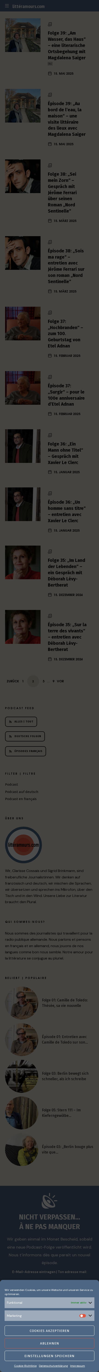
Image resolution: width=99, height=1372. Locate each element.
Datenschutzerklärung (53, 1366)
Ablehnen (49, 1343)
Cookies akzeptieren (50, 1331)
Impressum (77, 1366)
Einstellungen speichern (49, 1356)
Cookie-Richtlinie (25, 1366)
